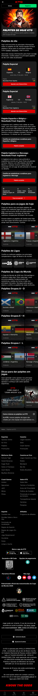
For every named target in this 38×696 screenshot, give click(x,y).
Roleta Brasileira (26, 470)
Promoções (5, 449)
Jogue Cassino (25, 440)
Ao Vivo (4, 443)
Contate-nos (5, 514)
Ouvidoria (4, 538)
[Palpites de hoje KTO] (19, 23)
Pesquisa (23, 505)
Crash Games (25, 446)
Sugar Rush (5, 464)
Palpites (4, 446)
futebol (8, 50)
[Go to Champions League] (31, 263)
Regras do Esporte (7, 527)
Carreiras (23, 502)
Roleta (22, 461)
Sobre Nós (23, 482)
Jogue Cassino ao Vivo (28, 458)
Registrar (28, 6)
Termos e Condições (27, 485)
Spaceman (5, 485)
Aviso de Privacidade (27, 488)
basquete (15, 50)
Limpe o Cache (6, 544)
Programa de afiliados (28, 514)
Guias (3, 541)
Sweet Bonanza (7, 461)
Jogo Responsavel (7, 535)
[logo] (19, 2)
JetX (3, 488)
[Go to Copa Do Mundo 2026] (7, 263)
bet (35, 54)
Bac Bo (22, 467)
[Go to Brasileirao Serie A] (19, 263)
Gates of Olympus (7, 467)
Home (3, 429)
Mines (3, 491)
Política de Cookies (27, 491)
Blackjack (23, 464)
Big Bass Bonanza (7, 473)
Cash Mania (5, 470)
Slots (22, 443)
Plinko (3, 494)
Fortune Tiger (6, 458)
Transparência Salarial (28, 499)
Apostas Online (6, 440)
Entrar (10, 6)
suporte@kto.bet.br (27, 677)
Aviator (3, 482)
